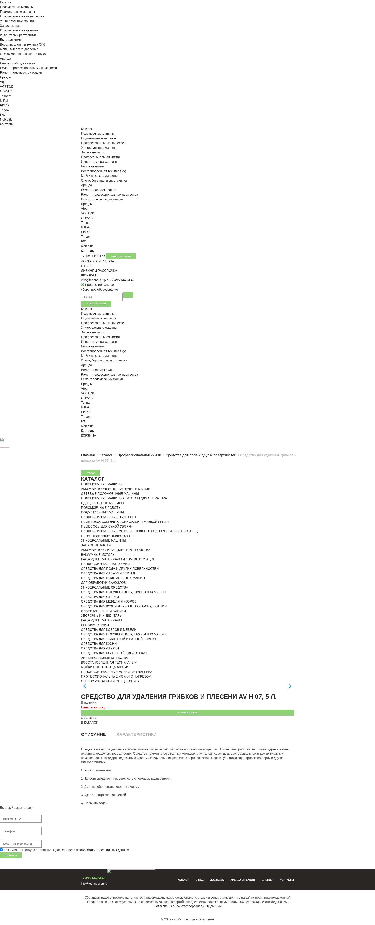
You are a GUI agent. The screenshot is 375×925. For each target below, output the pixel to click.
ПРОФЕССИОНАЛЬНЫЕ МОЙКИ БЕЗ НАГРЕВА (116, 672)
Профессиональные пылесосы (22, 16)
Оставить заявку (187, 713)
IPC (2, 114)
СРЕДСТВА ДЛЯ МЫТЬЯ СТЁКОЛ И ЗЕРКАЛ (114, 653)
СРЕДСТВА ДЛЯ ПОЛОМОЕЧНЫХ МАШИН (113, 578)
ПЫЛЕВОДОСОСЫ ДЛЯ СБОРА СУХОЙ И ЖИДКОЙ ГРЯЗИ (125, 521)
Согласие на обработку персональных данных (187, 906)
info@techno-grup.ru (95, 280)
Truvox (4, 110)
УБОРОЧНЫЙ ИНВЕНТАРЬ (101, 615)
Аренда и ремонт (242, 879)
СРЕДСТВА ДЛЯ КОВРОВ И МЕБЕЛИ (109, 629)
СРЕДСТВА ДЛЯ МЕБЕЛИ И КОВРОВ (109, 601)
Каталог (5, 2)
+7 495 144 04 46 (93, 256)
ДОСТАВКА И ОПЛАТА (97, 261)
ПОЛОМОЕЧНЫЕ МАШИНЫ (101, 484)
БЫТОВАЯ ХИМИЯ (95, 625)
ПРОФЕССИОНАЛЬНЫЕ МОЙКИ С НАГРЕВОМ (116, 676)
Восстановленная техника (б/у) (22, 44)
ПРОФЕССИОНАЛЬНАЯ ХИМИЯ (105, 564)
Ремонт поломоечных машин (21, 72)
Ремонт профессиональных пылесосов (28, 68)
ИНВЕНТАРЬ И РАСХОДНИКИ (103, 611)
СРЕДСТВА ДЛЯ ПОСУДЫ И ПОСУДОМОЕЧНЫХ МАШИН (123, 592)
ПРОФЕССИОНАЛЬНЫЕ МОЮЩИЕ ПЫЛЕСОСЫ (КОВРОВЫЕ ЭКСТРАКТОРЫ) (139, 531)
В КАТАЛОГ (89, 722)
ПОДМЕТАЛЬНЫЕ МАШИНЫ (102, 512)
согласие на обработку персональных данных (95, 850)
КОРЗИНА (88, 435)
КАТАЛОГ (90, 473)
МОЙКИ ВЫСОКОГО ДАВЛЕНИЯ (105, 667)
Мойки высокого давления (19, 49)
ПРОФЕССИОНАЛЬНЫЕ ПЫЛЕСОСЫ (109, 517)
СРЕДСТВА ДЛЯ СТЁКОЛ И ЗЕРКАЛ (108, 573)
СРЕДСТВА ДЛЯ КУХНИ (99, 643)
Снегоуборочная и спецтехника (23, 53)
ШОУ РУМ (88, 275)
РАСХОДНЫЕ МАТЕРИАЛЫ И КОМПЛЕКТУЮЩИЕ (118, 559)
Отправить (11, 855)
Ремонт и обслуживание (17, 63)
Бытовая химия (11, 39)
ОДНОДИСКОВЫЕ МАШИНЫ (102, 503)
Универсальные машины (18, 21)
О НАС (86, 266)
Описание (93, 734)
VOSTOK (6, 86)
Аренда (5, 58)
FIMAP (5, 105)
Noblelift (6, 119)
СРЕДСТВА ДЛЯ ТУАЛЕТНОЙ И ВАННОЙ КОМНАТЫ (120, 639)
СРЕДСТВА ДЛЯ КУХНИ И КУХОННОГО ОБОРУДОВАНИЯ (124, 606)
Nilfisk (4, 100)
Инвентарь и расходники (18, 35)
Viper (3, 82)
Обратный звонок (121, 256)
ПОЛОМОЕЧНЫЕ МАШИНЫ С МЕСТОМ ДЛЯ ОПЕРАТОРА (124, 498)
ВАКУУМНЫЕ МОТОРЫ (98, 554)
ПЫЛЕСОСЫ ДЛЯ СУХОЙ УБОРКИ (107, 526)
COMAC (6, 91)
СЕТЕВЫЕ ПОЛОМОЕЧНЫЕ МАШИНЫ (110, 493)
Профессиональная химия (19, 30)
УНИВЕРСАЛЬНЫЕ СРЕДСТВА (104, 587)
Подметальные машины (17, 11)
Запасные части (11, 25)
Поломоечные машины (17, 7)
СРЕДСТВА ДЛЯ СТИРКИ (100, 596)
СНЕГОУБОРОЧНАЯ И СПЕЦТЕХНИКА (110, 681)
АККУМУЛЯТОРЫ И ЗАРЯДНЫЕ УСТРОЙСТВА (115, 550)
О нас (200, 879)
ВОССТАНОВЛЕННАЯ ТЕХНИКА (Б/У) (109, 662)
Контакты (6, 124)
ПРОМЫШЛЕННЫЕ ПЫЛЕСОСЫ (105, 536)
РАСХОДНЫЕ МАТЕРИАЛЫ (101, 620)
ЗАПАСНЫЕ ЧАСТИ (96, 545)
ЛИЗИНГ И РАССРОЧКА (99, 270)
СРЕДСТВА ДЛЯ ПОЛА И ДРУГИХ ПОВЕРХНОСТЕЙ (120, 568)
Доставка (217, 879)
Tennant (5, 96)
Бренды (6, 77)
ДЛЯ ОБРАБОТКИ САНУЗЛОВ (103, 582)
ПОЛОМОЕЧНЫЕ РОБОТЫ (101, 507)
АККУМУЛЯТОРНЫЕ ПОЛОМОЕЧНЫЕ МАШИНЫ (117, 489)
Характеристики (136, 734)
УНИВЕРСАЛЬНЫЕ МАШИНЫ (103, 540)
